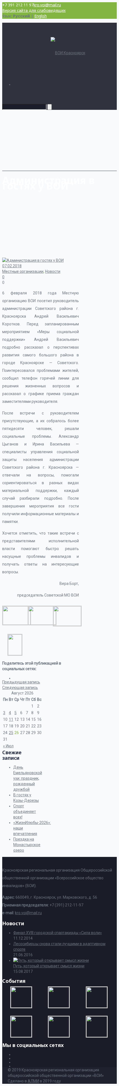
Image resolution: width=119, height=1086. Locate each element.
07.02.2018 (12, 266)
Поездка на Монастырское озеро (26, 844)
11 (11, 719)
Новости (52, 271)
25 (11, 732)
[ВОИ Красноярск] (68, 53)
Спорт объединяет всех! (24, 811)
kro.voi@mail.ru (47, 4)
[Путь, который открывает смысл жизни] (51, 960)
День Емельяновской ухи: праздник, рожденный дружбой (27, 778)
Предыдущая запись (21, 682)
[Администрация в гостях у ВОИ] (16, 623)
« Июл (8, 746)
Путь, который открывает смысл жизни (48, 966)
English (40, 16)
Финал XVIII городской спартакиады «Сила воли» (57, 933)
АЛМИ (33, 1081)
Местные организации (22, 271)
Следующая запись (20, 687)
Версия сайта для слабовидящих (34, 10)
